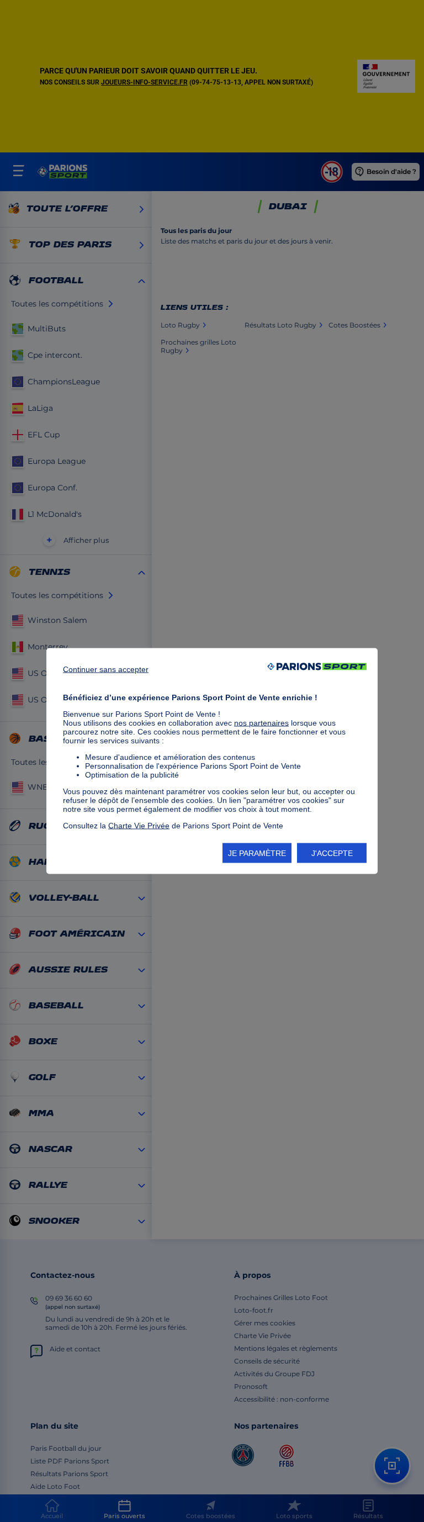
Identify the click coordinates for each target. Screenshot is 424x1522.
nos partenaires (261, 722)
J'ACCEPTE (332, 853)
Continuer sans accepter (106, 669)
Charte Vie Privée (138, 825)
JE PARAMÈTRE (257, 853)
